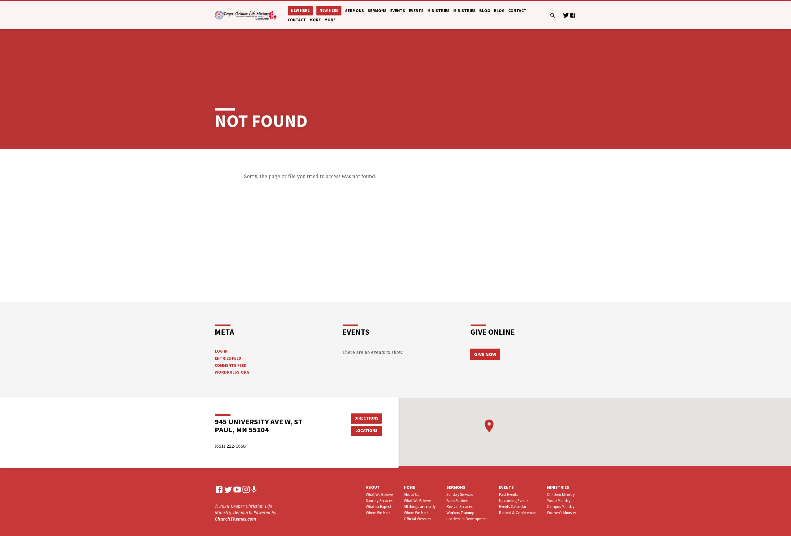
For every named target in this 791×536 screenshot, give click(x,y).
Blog (484, 10)
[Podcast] (254, 489)
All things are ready (420, 506)
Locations (366, 430)
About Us (411, 494)
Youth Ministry (558, 500)
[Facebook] (572, 14)
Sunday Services (379, 500)
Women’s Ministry (561, 512)
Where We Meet (378, 512)
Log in (221, 351)
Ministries (438, 10)
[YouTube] (237, 489)
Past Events (508, 494)
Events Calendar (512, 506)
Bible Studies (456, 500)
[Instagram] (246, 489)
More (315, 20)
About (373, 487)
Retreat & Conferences (517, 512)
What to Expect (378, 506)
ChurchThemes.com (235, 519)
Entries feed (228, 358)
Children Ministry (561, 494)
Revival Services (459, 506)
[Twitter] (566, 14)
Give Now (485, 354)
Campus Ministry (560, 506)
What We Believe (379, 494)
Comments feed (231, 365)
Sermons (354, 10)
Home (409, 487)
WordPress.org (232, 372)
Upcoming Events (513, 500)
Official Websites (417, 518)
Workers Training (460, 512)
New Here (300, 10)
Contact (517, 10)
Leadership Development (467, 518)
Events (397, 10)
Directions (366, 418)
